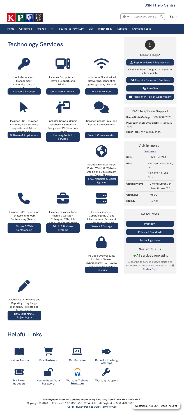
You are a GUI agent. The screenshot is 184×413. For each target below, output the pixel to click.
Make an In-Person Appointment (152, 96)
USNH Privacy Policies (80, 406)
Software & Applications (24, 135)
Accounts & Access (24, 91)
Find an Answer (19, 360)
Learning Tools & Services (62, 137)
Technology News (150, 240)
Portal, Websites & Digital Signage (101, 180)
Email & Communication (101, 135)
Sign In (174, 16)
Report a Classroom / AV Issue (152, 80)
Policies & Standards (150, 232)
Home (10, 28)
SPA (91, 28)
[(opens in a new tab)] (25, 17)
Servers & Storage (101, 226)
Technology (105, 28)
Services (122, 28)
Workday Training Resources (77, 382)
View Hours (150, 151)
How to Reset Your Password (48, 382)
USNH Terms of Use (105, 406)
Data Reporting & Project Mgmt (24, 315)
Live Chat (152, 88)
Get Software (77, 360)
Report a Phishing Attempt (106, 361)
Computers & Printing (62, 91)
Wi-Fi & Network (101, 91)
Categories (25, 28)
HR (52, 28)
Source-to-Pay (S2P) (71, 28)
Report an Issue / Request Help (152, 62)
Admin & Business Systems (63, 228)
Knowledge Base (141, 28)
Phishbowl (150, 223)
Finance (41, 28)
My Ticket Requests (19, 382)
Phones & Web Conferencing (24, 228)
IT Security (102, 270)
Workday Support (106, 380)
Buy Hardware (48, 360)
